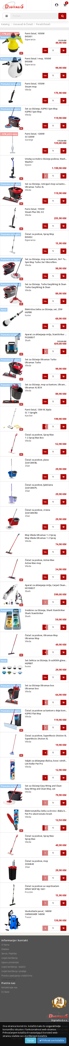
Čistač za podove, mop (36, 861)
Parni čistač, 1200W (34, 133)
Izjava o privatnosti (10, 962)
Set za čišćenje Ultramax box (39, 685)
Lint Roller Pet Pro (34, 763)
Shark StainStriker (34, 613)
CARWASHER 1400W (35, 914)
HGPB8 (28, 312)
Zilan (27, 465)
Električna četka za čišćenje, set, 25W (43, 309)
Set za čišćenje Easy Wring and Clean (43, 785)
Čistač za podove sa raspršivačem (42, 886)
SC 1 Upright (31, 412)
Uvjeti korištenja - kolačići (13, 966)
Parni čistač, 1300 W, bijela (38, 409)
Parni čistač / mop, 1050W (38, 58)
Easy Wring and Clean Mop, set (40, 788)
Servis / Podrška (9, 953)
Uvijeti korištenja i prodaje (13, 971)
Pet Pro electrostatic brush (38, 813)
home (28, 315)
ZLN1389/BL (31, 462)
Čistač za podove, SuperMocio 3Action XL (46, 735)
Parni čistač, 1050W (34, 33)
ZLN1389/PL (31, 487)
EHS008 (28, 61)
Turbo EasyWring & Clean (37, 287)
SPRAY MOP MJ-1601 (35, 889)
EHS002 (28, 237)
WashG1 (29, 161)
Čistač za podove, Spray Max (39, 434)
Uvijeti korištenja (9, 957)
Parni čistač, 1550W (34, 83)
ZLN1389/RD (31, 512)
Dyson (28, 164)
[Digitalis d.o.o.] (13, 5)
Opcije (30, 1040)
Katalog (5, 24)
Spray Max (30, 838)
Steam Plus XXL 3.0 (34, 212)
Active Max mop (33, 563)
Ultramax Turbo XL (34, 186)
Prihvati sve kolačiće (53, 1040)
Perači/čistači (43, 24)
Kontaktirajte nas (9, 987)
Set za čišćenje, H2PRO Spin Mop (41, 108)
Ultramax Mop (32, 638)
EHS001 (28, 36)
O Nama (5, 944)
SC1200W (29, 136)
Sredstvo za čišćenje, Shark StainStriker (45, 610)
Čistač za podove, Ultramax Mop (41, 635)
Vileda (28, 89)
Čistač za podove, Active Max (39, 560)
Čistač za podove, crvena (37, 509)
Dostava (5, 949)
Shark (27, 340)
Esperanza (30, 39)
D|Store (5, 991)
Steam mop (31, 86)
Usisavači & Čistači (23, 24)
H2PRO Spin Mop (33, 111)
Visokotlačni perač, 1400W (38, 911)
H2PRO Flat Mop (33, 713)
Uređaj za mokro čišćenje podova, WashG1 (46, 158)
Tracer (28, 917)
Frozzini (29, 892)
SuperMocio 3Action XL (36, 738)
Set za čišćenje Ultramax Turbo (40, 359)
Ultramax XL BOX (33, 387)
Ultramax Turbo (33, 362)
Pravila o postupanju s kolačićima (16, 975)
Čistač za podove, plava (37, 459)
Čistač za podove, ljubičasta (39, 484)
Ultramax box (32, 688)
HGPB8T (29, 663)
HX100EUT (30, 588)
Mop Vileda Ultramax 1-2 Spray (40, 535)
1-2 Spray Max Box (34, 437)
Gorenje (29, 139)
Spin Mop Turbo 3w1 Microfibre (41, 262)
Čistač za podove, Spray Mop (39, 234)
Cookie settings (8, 979)
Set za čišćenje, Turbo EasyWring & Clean (45, 284)
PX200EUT (30, 337)
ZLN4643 (29, 864)
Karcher (29, 415)
